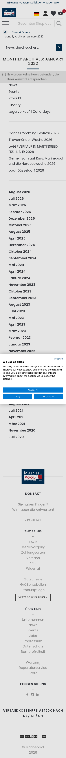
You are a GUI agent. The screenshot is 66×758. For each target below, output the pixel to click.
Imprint (58, 358)
